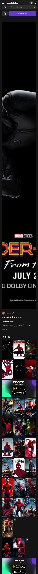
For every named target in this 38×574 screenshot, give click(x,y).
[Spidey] (19, 349)
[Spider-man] (19, 487)
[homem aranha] (30, 547)
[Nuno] (19, 507)
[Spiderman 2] (30, 407)
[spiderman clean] (7, 447)
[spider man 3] (7, 407)
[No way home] (7, 527)
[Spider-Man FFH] (7, 349)
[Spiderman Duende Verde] (30, 349)
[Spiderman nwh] (30, 427)
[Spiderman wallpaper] (30, 447)
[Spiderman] (30, 369)
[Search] (35, 7)
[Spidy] (19, 369)
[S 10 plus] (7, 427)
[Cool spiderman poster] (19, 447)
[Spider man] (7, 547)
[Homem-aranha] (30, 507)
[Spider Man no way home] (7, 369)
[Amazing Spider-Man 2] (19, 547)
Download (23, 13)
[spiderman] (19, 467)
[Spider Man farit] (30, 467)
